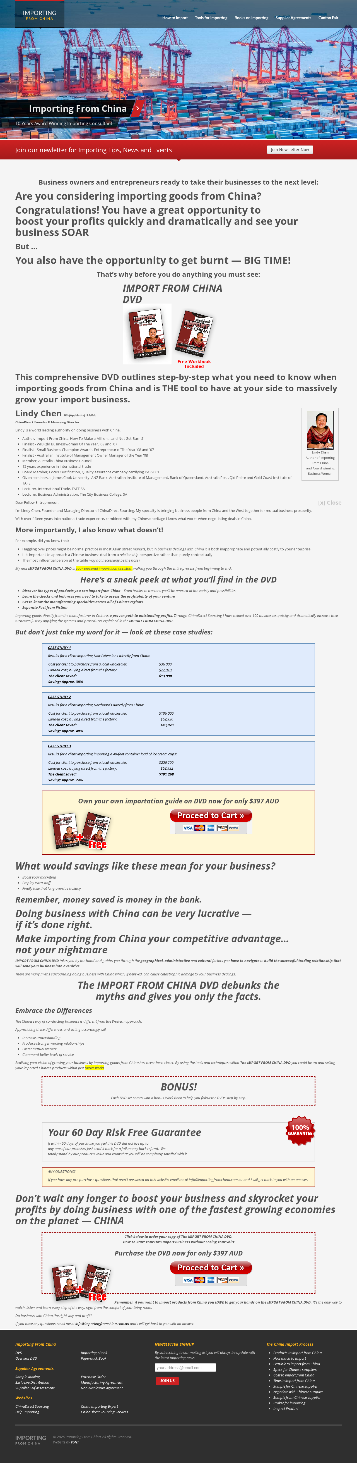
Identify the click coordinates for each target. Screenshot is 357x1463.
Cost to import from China (293, 1375)
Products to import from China (297, 1352)
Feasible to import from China (296, 1363)
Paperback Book (93, 1358)
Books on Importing (251, 18)
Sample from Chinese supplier (297, 1397)
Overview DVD (26, 1358)
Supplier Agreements (293, 18)
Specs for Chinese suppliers (295, 1369)
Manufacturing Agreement (101, 1382)
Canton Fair (328, 18)
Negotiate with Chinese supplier (298, 1391)
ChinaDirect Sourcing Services (104, 1411)
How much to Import (289, 1358)
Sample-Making (27, 1376)
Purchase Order (93, 1376)
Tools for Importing (211, 18)
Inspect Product (285, 1408)
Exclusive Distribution (32, 1382)
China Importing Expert (99, 1406)
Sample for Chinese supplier (295, 1386)
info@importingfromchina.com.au (102, 1323)
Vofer (75, 1442)
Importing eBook (94, 1352)
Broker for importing (289, 1402)
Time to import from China (294, 1380)
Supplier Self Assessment (34, 1387)
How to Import (175, 18)
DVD (18, 1352)
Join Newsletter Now (290, 149)
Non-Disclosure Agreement (102, 1387)
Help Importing (27, 1411)
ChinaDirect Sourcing (32, 1406)
